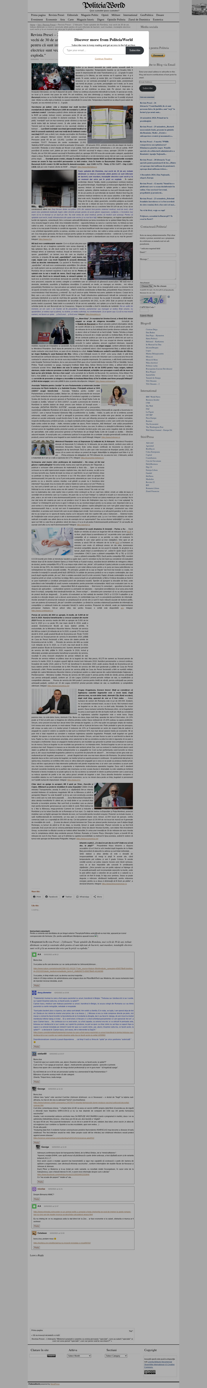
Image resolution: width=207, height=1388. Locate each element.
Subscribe (134, 50)
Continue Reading (103, 59)
